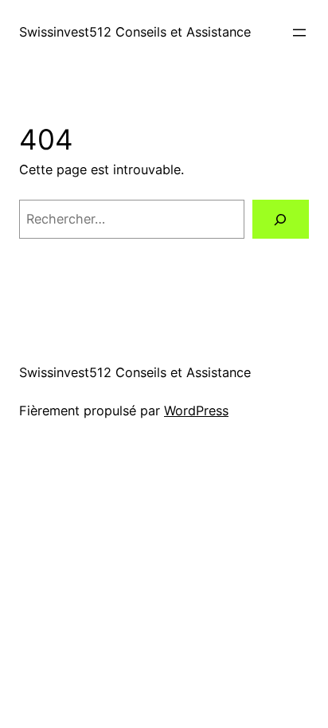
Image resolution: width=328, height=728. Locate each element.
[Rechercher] (280, 219)
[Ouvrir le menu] (299, 32)
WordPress (196, 411)
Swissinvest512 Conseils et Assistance (135, 32)
